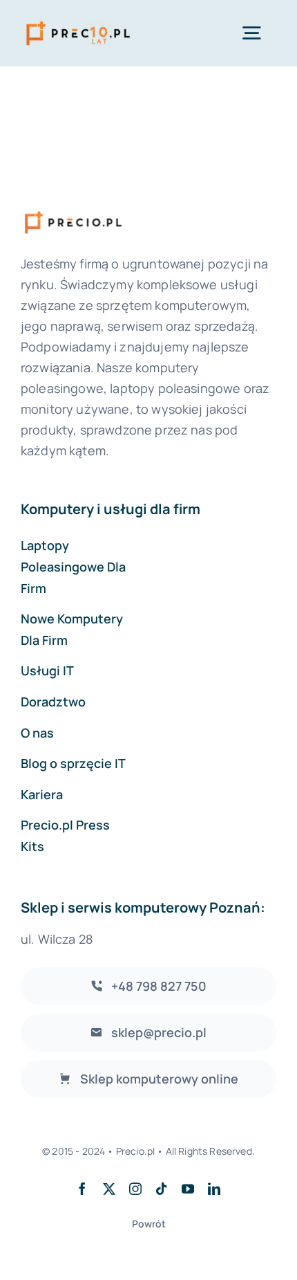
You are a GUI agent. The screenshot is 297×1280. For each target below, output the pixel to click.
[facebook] (82, 1188)
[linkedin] (214, 1188)
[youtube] (188, 1188)
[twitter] (109, 1188)
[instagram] (135, 1188)
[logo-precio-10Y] (78, 21)
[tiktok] (161, 1188)
